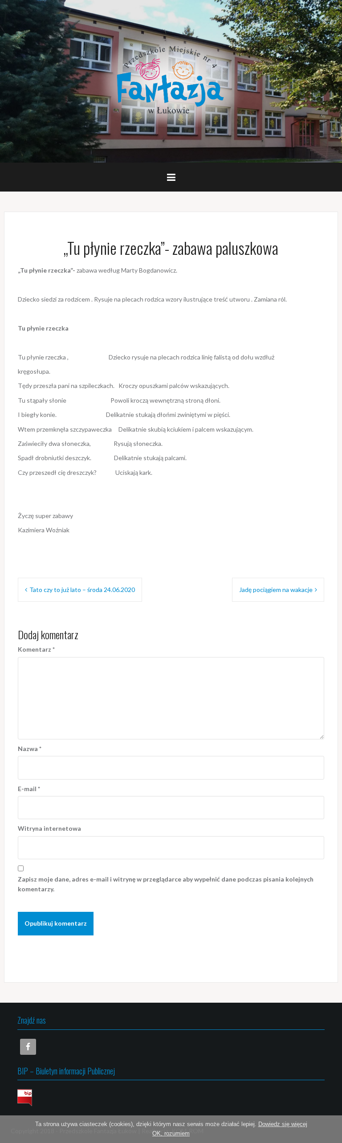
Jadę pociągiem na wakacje (276, 589)
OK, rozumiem (171, 1133)
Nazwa (29, 748)
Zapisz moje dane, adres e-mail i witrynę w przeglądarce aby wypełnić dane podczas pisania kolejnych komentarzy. (166, 884)
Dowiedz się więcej (282, 1124)
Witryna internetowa (49, 828)
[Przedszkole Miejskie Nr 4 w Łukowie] (171, 80)
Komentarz (36, 649)
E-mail (29, 788)
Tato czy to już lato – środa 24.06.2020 (82, 589)
